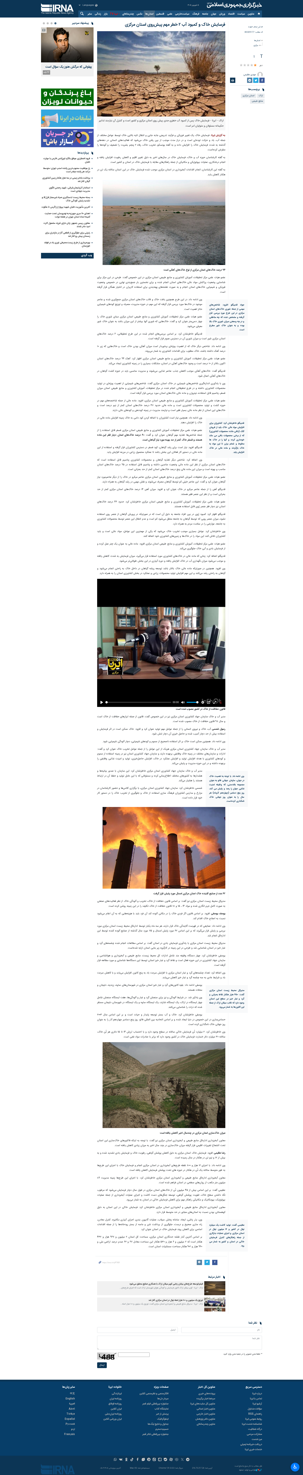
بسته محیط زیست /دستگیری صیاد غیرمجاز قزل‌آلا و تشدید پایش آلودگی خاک (66, 199)
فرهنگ (195, 14)
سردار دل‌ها (163, 1399)
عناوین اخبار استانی (206, 1409)
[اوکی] (126, 1460)
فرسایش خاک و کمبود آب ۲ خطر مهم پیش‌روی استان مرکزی (175, 24)
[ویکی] (120, 1460)
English (70, 1399)
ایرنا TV (114, 14)
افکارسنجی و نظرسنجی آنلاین (154, 1394)
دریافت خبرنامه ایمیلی (251, 1444)
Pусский (70, 1424)
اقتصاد (231, 14)
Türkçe (70, 1414)
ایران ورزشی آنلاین (112, 1419)
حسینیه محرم (162, 1429)
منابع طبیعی (257, 101)
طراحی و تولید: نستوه (247, 1470)
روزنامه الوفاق (115, 1404)
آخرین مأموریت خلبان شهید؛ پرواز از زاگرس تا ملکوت (66, 207)
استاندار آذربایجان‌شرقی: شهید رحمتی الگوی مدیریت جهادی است (69, 189)
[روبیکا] (176, 1460)
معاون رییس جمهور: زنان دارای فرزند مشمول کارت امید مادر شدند (66, 225)
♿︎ (295, 1467)
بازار (105, 14)
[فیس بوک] (137, 1460)
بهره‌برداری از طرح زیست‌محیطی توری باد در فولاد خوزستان (67, 244)
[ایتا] (154, 1460)
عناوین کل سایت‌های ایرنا (202, 1404)
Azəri (72, 1409)
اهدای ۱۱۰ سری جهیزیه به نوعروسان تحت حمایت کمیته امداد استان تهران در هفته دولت (67, 215)
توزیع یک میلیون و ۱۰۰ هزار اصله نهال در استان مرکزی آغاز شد (176, 1300)
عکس (139, 14)
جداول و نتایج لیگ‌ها (158, 1424)
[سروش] (148, 1460)
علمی (169, 14)
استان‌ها (149, 14)
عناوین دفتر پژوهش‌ (205, 1419)
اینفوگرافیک (163, 1419)
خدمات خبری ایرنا (253, 1449)
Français (69, 1434)
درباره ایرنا (257, 1394)
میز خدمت (257, 1439)
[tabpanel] (67, 51)
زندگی (98, 14)
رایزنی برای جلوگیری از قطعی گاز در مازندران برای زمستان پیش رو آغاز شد (67, 234)
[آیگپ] (159, 1460)
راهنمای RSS (255, 1414)
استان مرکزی (248, 96)
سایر (90, 14)
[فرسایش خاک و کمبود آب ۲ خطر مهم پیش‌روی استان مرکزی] (161, 74)
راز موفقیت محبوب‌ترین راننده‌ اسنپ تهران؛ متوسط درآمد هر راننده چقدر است (66, 170)
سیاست (241, 14)
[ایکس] (182, 1460)
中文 (72, 1394)
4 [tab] (44, 23)
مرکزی (256, 45)
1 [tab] (55, 23)
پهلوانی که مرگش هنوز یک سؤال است (68, 67)
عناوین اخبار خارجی (205, 1414)
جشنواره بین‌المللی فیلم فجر (155, 1404)
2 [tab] (51, 23)
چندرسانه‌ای (128, 14)
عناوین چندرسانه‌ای (206, 1424)
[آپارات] (171, 1460)
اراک (261, 96)
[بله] (165, 1460)
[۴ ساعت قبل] (67, 44)
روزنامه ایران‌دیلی (113, 1414)
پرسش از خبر (162, 1414)
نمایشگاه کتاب (162, 1409)
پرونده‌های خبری (206, 1394)
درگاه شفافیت (255, 1429)
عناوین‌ (251, 14)
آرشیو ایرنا (257, 1404)
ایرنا (234, 5)
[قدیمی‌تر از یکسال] (214, 1288)
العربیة (72, 1404)
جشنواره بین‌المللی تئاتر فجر (155, 1434)
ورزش (222, 14)
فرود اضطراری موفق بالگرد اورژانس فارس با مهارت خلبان (66, 160)
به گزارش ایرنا (218, 135)
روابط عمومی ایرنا (253, 1419)
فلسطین (160, 14)
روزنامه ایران (116, 1399)
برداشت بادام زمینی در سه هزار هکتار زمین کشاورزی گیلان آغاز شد (66, 179)
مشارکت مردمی (254, 1434)
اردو (73, 1429)
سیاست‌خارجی (182, 14)
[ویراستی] (143, 1460)
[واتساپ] (115, 1460)
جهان (213, 14)
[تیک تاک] (132, 1460)
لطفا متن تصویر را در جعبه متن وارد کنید (242, 1354)
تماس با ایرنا (256, 1399)
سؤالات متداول (255, 1409)
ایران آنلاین (116, 1409)
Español (70, 1419)
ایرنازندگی (117, 1394)
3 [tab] (48, 23)
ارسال (102, 1365)
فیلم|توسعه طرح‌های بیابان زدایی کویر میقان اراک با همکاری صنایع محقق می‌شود (166, 1284)
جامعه (205, 14)
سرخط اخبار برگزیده (205, 1399)
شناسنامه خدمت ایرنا (252, 1424)
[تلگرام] (188, 1460)
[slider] (138, 702)
